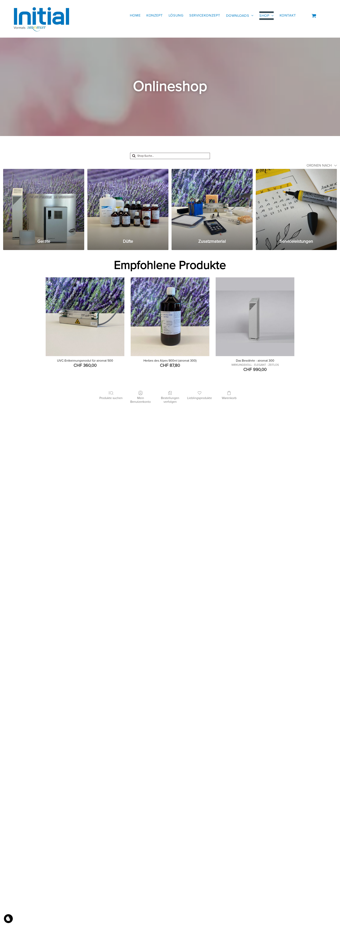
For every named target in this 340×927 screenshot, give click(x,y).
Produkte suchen (111, 398)
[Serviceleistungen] (296, 201)
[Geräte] (43, 201)
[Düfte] (127, 201)
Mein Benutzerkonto (140, 399)
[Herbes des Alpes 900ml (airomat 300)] (170, 316)
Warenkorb (229, 398)
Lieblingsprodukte (199, 398)
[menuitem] (135, 15)
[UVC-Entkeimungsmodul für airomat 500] (85, 316)
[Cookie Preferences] (8, 918)
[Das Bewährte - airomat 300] (255, 316)
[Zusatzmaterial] (212, 201)
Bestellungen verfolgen (170, 399)
